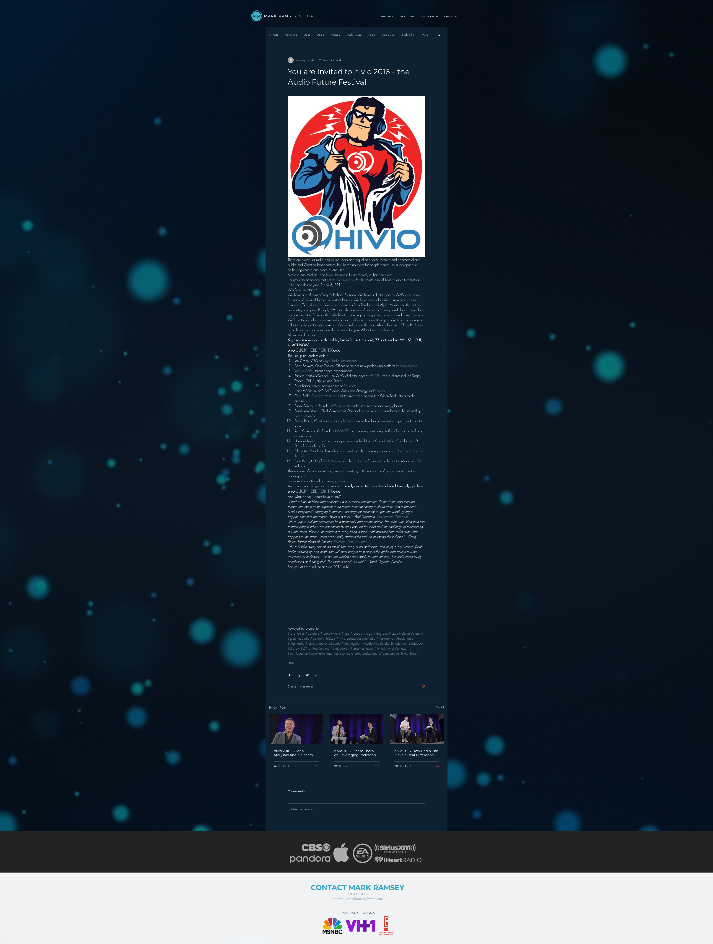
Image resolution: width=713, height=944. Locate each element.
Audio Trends (354, 34)
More (425, 34)
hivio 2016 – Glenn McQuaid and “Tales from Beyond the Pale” (295, 753)
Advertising (291, 34)
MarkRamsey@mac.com (364, 898)
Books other (408, 34)
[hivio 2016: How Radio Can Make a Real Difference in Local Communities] (417, 729)
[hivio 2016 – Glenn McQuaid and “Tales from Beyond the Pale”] (296, 729)
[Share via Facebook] (289, 675)
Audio (372, 34)
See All (440, 707)
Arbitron (335, 34)
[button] (439, 34)
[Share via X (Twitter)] (298, 675)
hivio (291, 662)
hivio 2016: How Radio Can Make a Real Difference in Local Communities (416, 753)
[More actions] (423, 60)
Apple (320, 34)
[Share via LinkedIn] (308, 675)
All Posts (273, 34)
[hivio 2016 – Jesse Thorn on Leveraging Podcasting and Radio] (356, 729)
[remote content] (320, 602)
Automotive (388, 34)
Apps (307, 34)
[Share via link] (317, 675)
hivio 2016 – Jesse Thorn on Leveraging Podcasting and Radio (356, 753)
